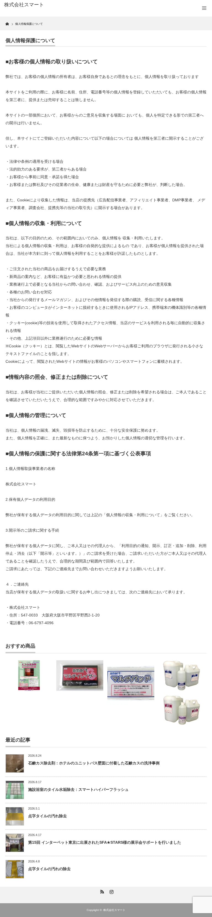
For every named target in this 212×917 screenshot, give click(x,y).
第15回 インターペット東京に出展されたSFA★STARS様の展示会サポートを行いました (104, 842)
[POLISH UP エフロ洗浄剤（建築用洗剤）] (29, 675)
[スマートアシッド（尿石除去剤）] (181, 710)
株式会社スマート (114, 909)
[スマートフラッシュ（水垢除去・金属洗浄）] (181, 675)
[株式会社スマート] (46, 5)
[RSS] (101, 891)
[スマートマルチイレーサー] (79, 675)
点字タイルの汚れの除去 (49, 869)
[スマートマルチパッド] (130, 683)
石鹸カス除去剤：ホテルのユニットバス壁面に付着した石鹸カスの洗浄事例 (94, 763)
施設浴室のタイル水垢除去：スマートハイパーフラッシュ (78, 789)
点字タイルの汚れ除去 (47, 816)
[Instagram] (111, 891)
